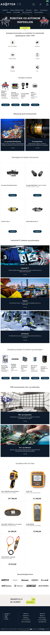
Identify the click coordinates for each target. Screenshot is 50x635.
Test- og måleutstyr (25, 447)
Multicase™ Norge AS (35, 633)
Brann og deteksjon (38, 12)
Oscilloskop (12, 71)
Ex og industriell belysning (13, 141)
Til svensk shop (47, 1)
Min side (6, 615)
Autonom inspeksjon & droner (17, 10)
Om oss (6, 619)
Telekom (36, 10)
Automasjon (29, 10)
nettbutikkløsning (23, 633)
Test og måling (16, 12)
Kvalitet (6, 617)
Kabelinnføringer (12, 58)
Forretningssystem (14, 633)
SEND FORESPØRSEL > (30, 601)
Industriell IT (5, 10)
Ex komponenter (43, 10)
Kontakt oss (7, 613)
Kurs (37, 71)
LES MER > (25, 28)
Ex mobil (37, 58)
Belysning (9, 12)
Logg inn (40, 5)
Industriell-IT (25, 268)
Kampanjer (37, 46)
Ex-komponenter (37, 141)
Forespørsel (5, 104)
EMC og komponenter (27, 12)
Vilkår (6, 616)
